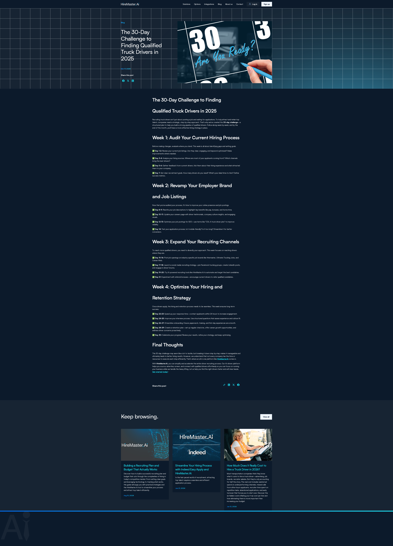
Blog (220, 4)
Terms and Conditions (264, 535)
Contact (239, 4)
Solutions (186, 4)
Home (210, 526)
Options (197, 4)
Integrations (209, 4)
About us (229, 4)
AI (264, 526)
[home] (130, 4)
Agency (258, 526)
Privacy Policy (249, 535)
